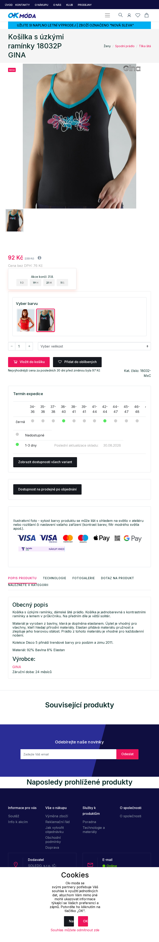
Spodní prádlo (125, 46)
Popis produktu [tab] (22, 578)
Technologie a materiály (94, 830)
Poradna (89, 822)
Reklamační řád (57, 822)
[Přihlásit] (129, 16)
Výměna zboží (56, 816)
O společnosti (130, 816)
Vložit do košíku (32, 362)
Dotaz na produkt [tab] (117, 578)
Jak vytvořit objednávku (54, 830)
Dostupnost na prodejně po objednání (47, 489)
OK (85, 921)
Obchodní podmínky (53, 839)
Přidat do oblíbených (80, 362)
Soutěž (13, 816)
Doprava (52, 847)
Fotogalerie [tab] (83, 578)
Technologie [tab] (54, 578)
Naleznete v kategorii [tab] (28, 585)
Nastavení (71, 921)
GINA (16, 667)
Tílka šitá (145, 46)
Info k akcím (18, 822)
